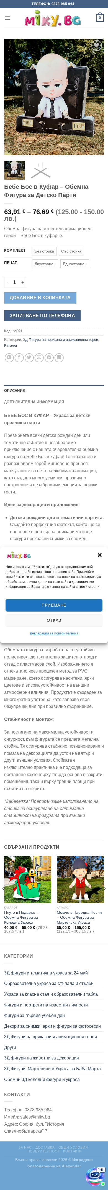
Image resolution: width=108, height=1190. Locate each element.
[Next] (95, 96)
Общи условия (73, 1147)
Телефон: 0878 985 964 (53, 4)
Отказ (54, 620)
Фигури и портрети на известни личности (46, 1005)
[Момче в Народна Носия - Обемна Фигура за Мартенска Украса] (80, 879)
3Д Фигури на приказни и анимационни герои (60, 340)
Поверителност (43, 1151)
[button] (99, 555)
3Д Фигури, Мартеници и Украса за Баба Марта (52, 1068)
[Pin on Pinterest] (49, 357)
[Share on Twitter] (29, 357)
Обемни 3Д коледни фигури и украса (42, 1079)
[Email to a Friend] (39, 357)
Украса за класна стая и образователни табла (51, 994)
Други (10, 1047)
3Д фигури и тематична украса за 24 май (46, 973)
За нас (25, 1147)
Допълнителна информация (34, 402)
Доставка (45, 1147)
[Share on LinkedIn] (59, 357)
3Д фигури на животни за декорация (41, 1058)
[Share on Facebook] (19, 357)
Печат (10, 263)
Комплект (15, 251)
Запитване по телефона (42, 315)
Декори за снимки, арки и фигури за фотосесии (52, 1026)
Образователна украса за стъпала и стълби (49, 983)
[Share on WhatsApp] (9, 357)
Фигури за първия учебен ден (34, 1015)
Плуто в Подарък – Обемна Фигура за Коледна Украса (21, 917)
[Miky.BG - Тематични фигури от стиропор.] (54, 18)
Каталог (10, 345)
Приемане (54, 605)
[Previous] (13, 96)
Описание (14, 391)
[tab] (54, 390)
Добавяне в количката (40, 297)
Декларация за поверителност (54, 633)
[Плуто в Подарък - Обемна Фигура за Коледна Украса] (27, 879)
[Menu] (7, 18)
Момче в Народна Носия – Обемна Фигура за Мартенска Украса (79, 917)
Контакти (72, 1151)
